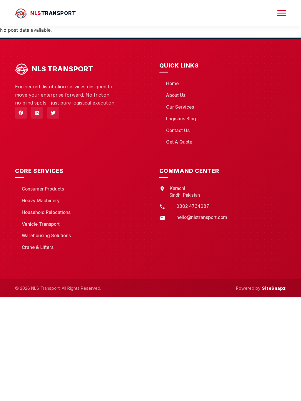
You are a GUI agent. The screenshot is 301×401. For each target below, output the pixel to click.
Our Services (180, 107)
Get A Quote (179, 142)
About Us (175, 95)
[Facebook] (21, 113)
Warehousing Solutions (46, 235)
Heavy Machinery (41, 200)
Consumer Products (43, 189)
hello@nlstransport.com (201, 217)
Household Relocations (46, 212)
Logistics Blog (181, 119)
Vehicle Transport (41, 224)
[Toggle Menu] (281, 13)
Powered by (261, 288)
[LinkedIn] (37, 113)
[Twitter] (53, 113)
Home (172, 83)
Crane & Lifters (37, 247)
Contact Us (178, 130)
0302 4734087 (192, 206)
